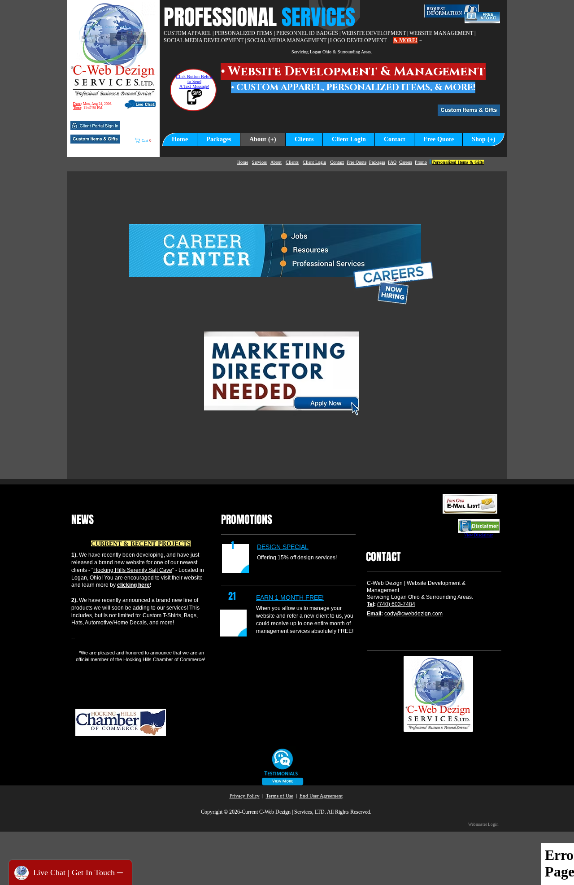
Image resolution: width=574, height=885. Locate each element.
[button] (95, 125)
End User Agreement (321, 795)
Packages (377, 162)
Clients (292, 162)
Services (259, 162)
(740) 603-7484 (396, 604)
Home (242, 162)
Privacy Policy (245, 795)
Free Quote (356, 162)
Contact (337, 162)
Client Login (314, 162)
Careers (405, 162)
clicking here (133, 585)
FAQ (392, 162)
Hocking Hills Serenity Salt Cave (132, 570)
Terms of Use (279, 795)
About (276, 162)
